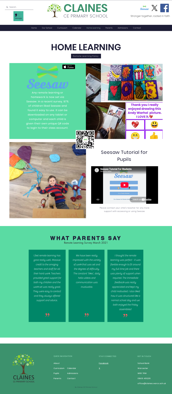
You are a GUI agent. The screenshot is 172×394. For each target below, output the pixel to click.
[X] (154, 8)
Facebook (103, 363)
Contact (71, 378)
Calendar (71, 368)
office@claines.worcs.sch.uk (152, 383)
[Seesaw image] (144, 8)
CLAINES (86, 8)
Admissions (72, 373)
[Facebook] (164, 8)
